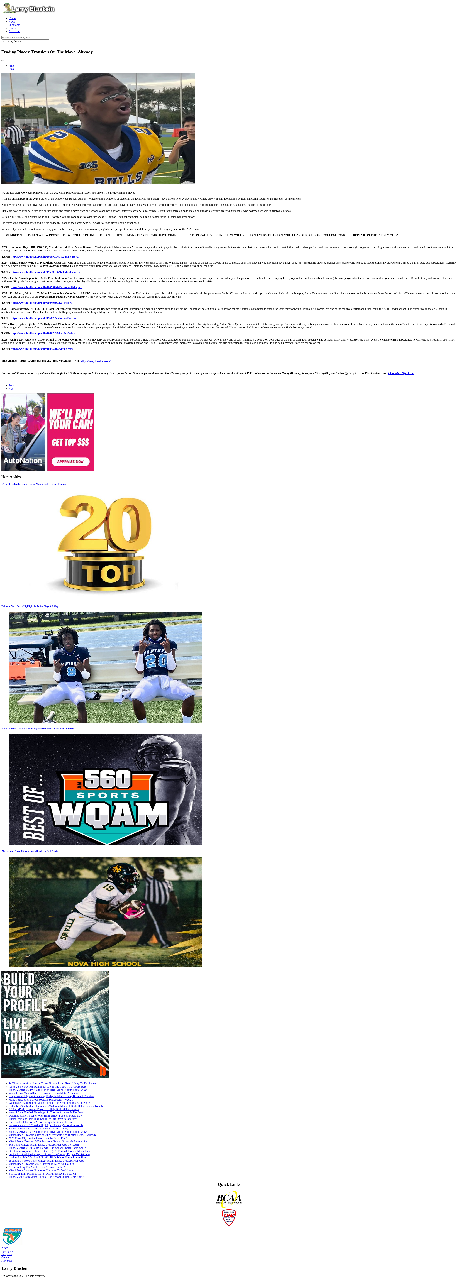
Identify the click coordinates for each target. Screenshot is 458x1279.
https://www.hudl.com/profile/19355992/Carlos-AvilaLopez (46, 287)
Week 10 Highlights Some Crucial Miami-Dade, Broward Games (33, 484)
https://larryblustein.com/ (95, 361)
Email (12, 68)
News (4, 1247)
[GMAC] (229, 1225)
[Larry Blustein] (28, 12)
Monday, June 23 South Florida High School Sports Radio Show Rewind (37, 728)
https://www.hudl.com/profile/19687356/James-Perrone (44, 318)
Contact (5, 1257)
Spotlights (7, 1251)
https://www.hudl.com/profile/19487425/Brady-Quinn (43, 333)
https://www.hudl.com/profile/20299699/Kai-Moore (41, 302)
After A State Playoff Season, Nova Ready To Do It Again (29, 851)
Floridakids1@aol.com (401, 373)
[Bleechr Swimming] (55, 1077)
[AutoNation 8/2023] (47, 469)
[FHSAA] (12, 1244)
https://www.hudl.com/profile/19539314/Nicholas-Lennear (46, 271)
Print (11, 65)
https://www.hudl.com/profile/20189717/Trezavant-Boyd (45, 256)
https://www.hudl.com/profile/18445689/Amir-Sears (42, 348)
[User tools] (2, 60)
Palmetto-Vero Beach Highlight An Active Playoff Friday (30, 606)
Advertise (6, 1260)
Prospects (6, 1254)
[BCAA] (229, 1207)
